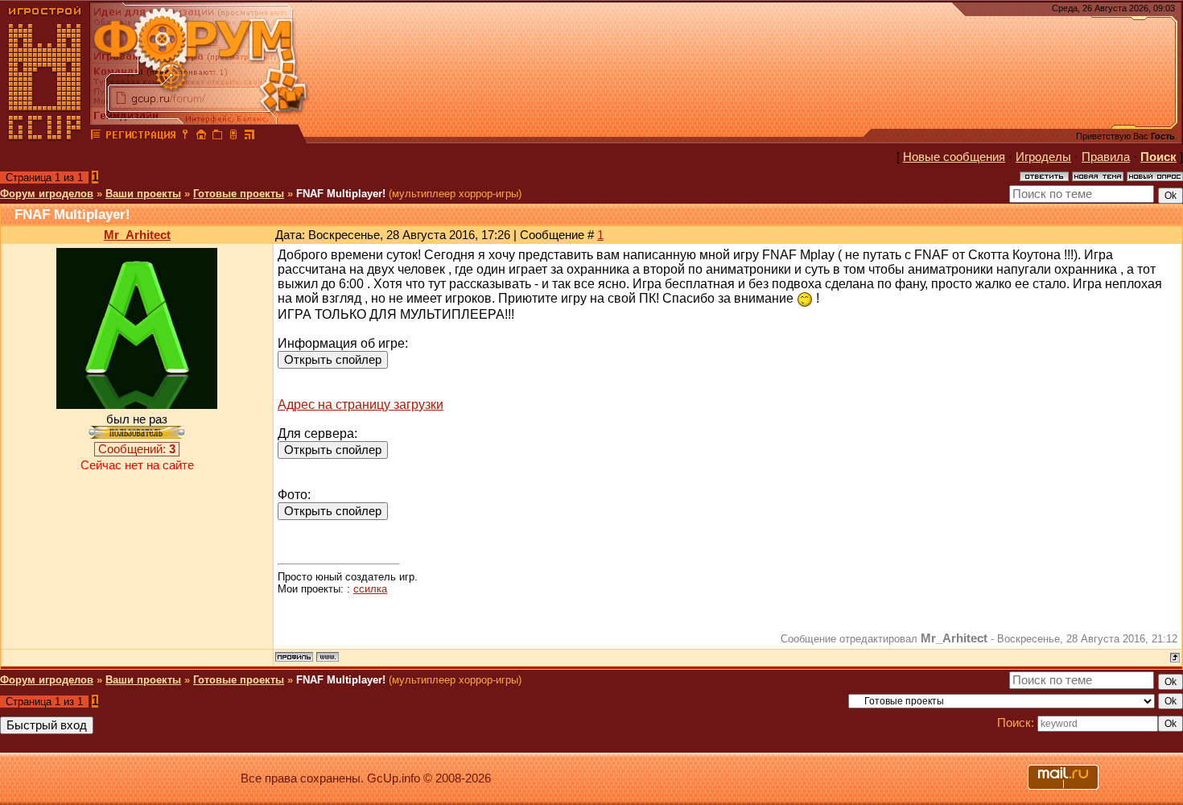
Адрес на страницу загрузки (360, 404)
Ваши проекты (143, 194)
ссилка (370, 589)
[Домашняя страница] (327, 657)
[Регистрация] (140, 136)
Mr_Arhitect (137, 235)
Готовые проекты (238, 194)
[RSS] (249, 136)
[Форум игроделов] (96, 136)
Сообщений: (136, 449)
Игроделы (1043, 157)
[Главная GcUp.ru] (45, 136)
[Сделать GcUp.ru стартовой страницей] (201, 136)
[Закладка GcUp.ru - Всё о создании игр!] (217, 136)
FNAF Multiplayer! (340, 194)
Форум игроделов (46, 194)
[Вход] (185, 136)
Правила (1106, 157)
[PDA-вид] (233, 136)
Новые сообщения (954, 157)
